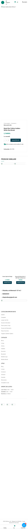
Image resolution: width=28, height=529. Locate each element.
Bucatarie (13, 123)
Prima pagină (7, 123)
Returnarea (3, 380)
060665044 (5, 294)
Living (2, 343)
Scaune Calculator (5, 322)
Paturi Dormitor (5, 331)
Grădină (3, 348)
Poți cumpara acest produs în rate (15, 144)
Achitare (3, 374)
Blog (2, 366)
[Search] (12, 2)
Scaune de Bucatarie (6, 328)
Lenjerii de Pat (4, 320)
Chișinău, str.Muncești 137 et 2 (11, 290)
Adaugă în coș (15, 140)
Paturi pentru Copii (5, 325)
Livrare (2, 369)
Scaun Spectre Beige (7, 276)
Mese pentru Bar (8, 125)
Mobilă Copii (4, 356)
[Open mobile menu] (2, 2)
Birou (2, 340)
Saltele (3, 314)
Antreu (2, 346)
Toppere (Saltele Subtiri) (7, 333)
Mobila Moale (4, 359)
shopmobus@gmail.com (9, 297)
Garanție (3, 377)
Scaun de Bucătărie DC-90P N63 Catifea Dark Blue (20, 278)
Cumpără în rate (5, 382)
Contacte (3, 372)
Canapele (3, 317)
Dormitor (3, 351)
